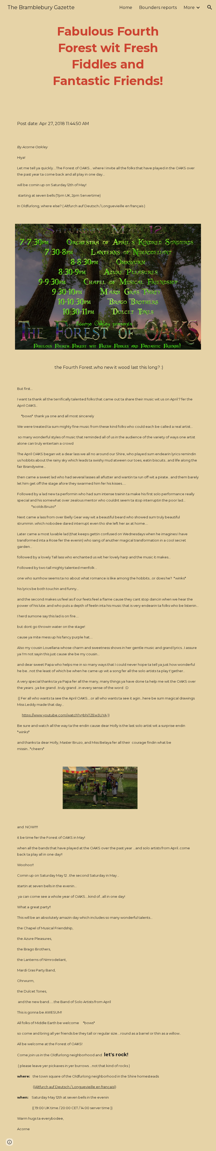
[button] (209, 7)
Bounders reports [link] (158, 7)
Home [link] (125, 7)
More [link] (189, 7)
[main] (108, 56)
